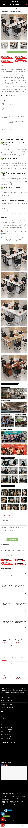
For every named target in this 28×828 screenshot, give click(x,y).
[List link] (14, 714)
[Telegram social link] (17, 1)
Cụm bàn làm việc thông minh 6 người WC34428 (7, 676)
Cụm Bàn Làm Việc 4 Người (19, 8)
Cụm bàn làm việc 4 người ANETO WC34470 (20, 604)
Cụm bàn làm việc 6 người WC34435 (7, 640)
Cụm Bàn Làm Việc (9, 8)
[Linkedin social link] (15, 1)
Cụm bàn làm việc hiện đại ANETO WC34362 (7, 658)
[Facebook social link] (10, 1)
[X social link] (12, 1)
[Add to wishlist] (12, 576)
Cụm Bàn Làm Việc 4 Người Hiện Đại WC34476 (7, 622)
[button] (12, 573)
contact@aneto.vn (9, 235)
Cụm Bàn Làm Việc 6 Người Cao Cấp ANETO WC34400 (20, 622)
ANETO (10, 109)
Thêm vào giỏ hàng (17, 52)
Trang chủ (3, 8)
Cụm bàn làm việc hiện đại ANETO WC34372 (20, 658)
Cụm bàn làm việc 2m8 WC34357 (19, 586)
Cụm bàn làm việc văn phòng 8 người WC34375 (20, 676)
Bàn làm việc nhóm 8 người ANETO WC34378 (7, 586)
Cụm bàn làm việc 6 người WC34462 (20, 640)
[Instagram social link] (4, 765)
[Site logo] (14, 4)
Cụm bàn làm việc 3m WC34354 (6, 604)
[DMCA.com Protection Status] (6, 816)
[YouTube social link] (7, 765)
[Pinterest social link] (14, 1)
